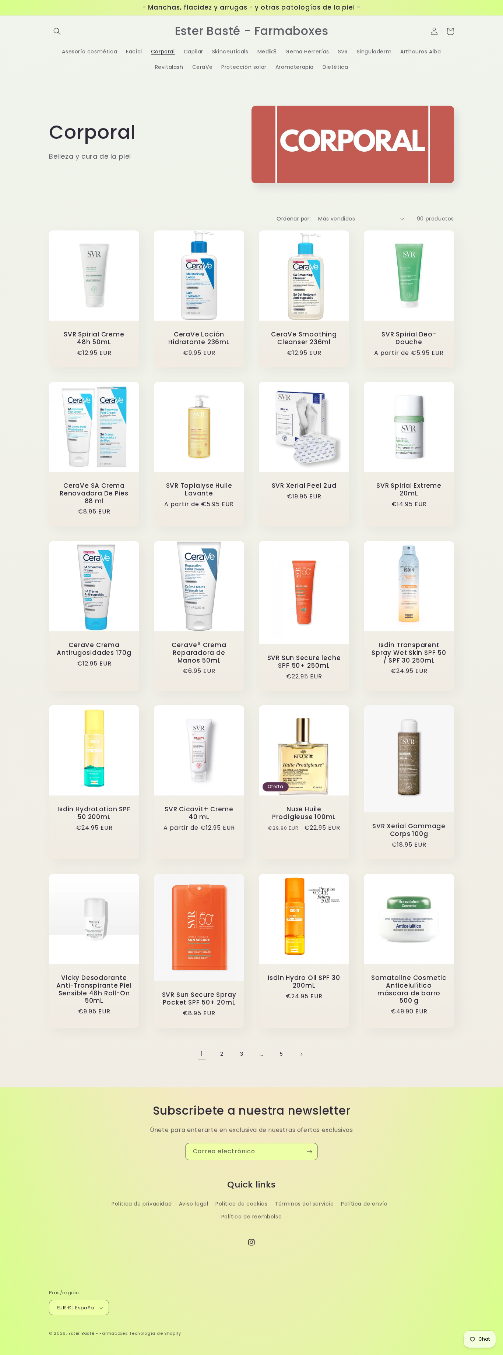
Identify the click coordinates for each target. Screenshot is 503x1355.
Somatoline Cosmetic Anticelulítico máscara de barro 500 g (409, 989)
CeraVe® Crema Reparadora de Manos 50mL (199, 652)
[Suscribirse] (309, 1151)
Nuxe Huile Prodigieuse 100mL (304, 813)
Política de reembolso (251, 1216)
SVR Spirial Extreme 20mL (409, 489)
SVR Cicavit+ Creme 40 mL (199, 813)
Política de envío (364, 1203)
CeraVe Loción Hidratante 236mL (198, 338)
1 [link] (202, 1053)
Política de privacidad (142, 1203)
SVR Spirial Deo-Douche (408, 338)
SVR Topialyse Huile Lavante (199, 489)
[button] (57, 31)
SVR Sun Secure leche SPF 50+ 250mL (304, 662)
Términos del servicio (304, 1203)
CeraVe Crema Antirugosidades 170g (94, 649)
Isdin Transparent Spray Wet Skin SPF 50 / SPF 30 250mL (409, 652)
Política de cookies (241, 1203)
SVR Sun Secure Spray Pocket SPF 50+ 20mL (199, 998)
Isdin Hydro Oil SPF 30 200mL (304, 981)
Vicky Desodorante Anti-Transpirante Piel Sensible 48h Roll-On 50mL (93, 989)
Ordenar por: (294, 218)
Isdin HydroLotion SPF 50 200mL (93, 813)
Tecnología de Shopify (155, 1334)
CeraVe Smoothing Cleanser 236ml (304, 338)
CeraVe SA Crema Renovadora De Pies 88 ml (94, 493)
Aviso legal (193, 1203)
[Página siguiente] (301, 1054)
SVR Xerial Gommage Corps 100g (409, 830)
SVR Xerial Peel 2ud (304, 486)
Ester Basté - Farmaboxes (98, 1334)
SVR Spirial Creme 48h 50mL (94, 338)
